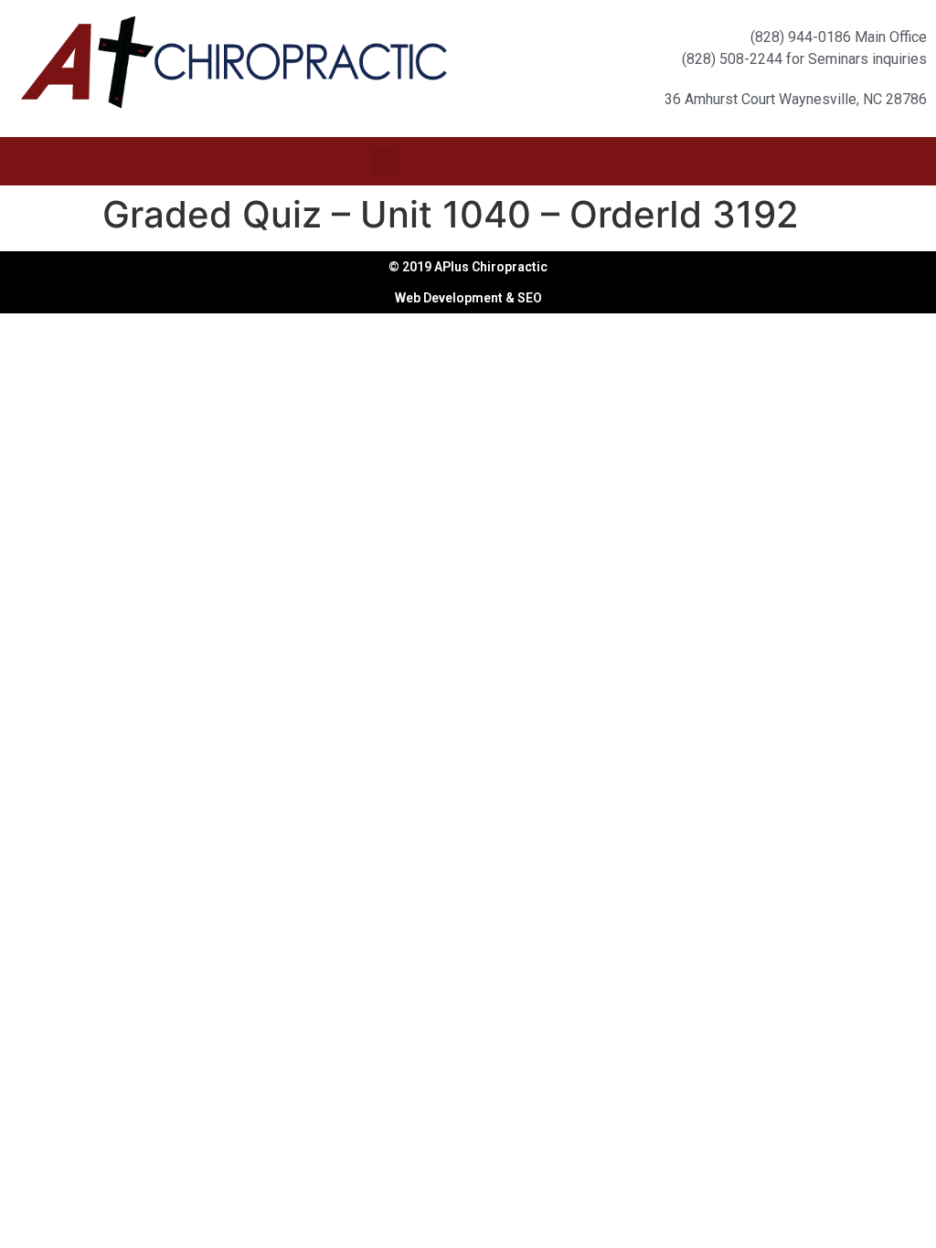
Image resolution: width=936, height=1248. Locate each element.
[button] (386, 161)
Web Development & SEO (468, 298)
